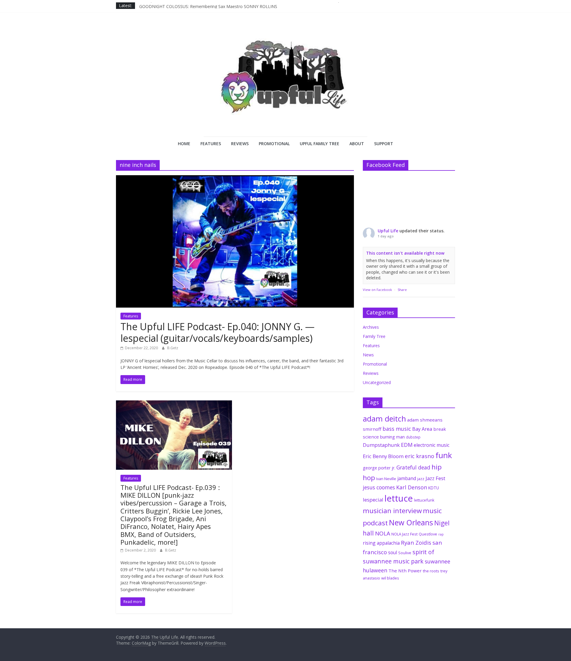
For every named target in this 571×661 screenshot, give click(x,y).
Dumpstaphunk (381, 444)
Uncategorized (377, 382)
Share (402, 289)
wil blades (390, 578)
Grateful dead (413, 467)
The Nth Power (405, 571)
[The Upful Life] (285, 82)
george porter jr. (379, 468)
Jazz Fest (435, 478)
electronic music (431, 445)
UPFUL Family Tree (319, 143)
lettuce (399, 498)
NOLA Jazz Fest (404, 534)
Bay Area (422, 429)
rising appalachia (381, 543)
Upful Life (388, 231)
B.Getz (172, 347)
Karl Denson (411, 487)
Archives (371, 327)
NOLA (382, 533)
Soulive (404, 552)
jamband (406, 478)
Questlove (428, 534)
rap (441, 534)
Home (184, 143)
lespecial (373, 499)
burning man (392, 437)
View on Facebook (377, 289)
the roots (431, 571)
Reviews (240, 143)
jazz (420, 478)
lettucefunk (424, 500)
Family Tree (374, 336)
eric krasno (419, 456)
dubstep (413, 437)
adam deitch (384, 418)
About (356, 143)
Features (210, 143)
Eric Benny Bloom (383, 456)
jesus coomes (379, 487)
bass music (396, 428)
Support (383, 143)
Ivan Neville (386, 478)
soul (392, 552)
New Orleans (411, 522)
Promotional (274, 143)
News (368, 355)
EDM (406, 444)
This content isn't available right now (405, 253)
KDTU (433, 488)
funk (443, 455)
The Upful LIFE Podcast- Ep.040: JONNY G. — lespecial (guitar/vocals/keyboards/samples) (217, 332)
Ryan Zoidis (416, 542)
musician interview (392, 510)
